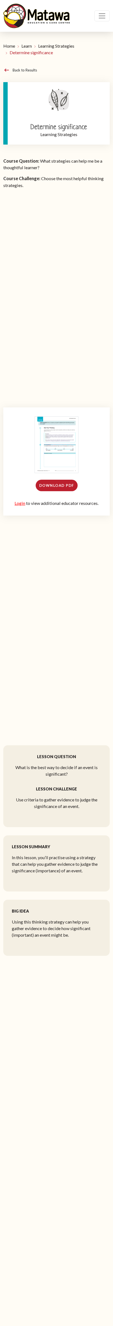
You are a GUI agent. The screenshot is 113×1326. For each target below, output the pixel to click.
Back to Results (25, 70)
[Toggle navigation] (102, 15)
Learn (26, 45)
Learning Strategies (56, 45)
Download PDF (56, 485)
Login (20, 503)
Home (9, 45)
